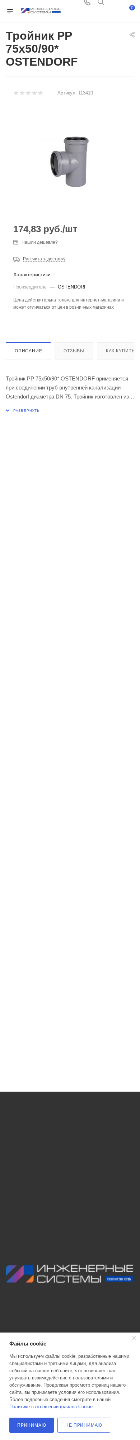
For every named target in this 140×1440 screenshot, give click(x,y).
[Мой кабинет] (114, 4)
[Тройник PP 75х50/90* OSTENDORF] (70, 161)
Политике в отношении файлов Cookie (51, 1406)
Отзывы (74, 350)
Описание (28, 350)
